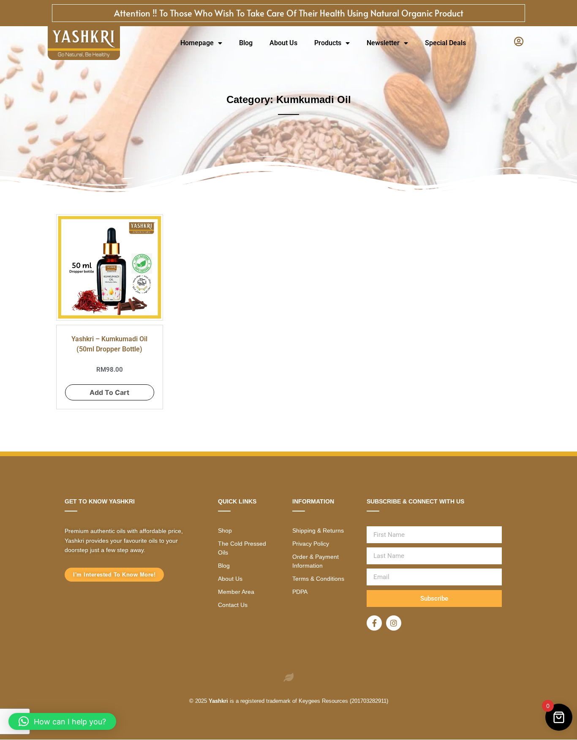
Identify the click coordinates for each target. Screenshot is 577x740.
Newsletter (383, 43)
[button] (62, 721)
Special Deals (445, 43)
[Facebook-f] (374, 623)
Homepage (197, 43)
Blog (246, 43)
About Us (283, 43)
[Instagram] (393, 623)
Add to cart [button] (109, 392)
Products (327, 43)
